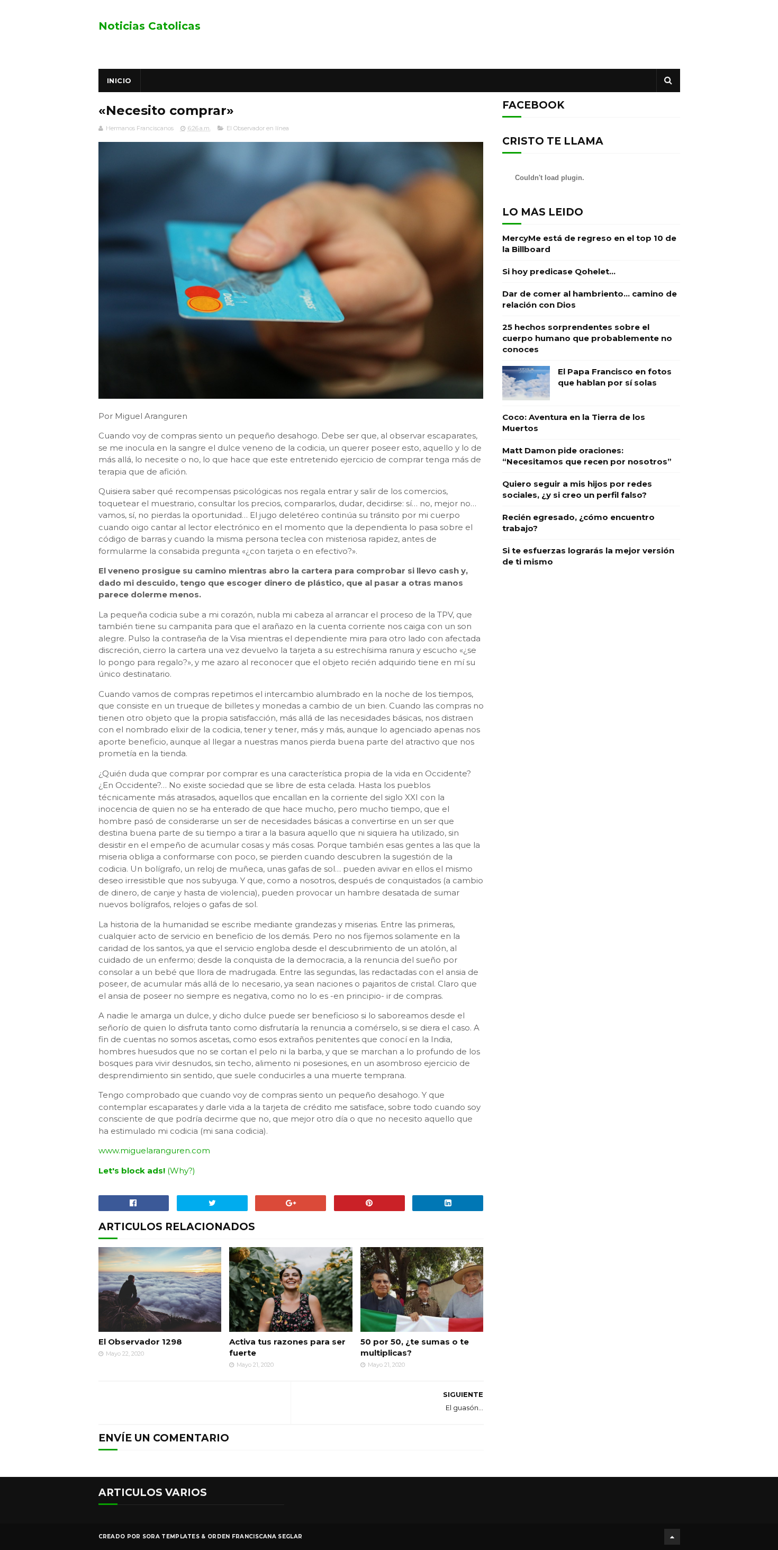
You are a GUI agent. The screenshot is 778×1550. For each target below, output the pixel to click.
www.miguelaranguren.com (154, 1150)
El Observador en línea (258, 128)
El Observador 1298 (140, 1342)
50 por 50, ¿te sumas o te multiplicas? (414, 1347)
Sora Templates (171, 1536)
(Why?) (181, 1171)
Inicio (119, 80)
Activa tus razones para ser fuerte (287, 1347)
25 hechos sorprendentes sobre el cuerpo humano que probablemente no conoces (587, 338)
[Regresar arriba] (672, 1537)
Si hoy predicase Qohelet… (559, 271)
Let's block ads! (131, 1171)
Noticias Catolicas (149, 26)
